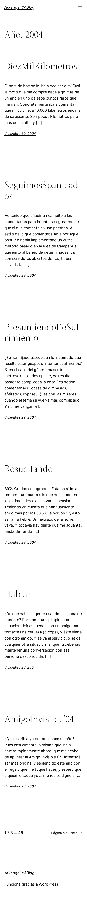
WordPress (48, 884)
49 (20, 832)
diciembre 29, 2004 (20, 275)
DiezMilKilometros (40, 66)
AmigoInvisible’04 (39, 719)
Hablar (17, 594)
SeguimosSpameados (41, 190)
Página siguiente (67, 833)
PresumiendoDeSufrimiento (41, 332)
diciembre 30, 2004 (20, 133)
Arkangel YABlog (19, 7)
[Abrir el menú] (80, 7)
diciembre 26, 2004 (20, 667)
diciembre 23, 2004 (20, 786)
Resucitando (28, 468)
